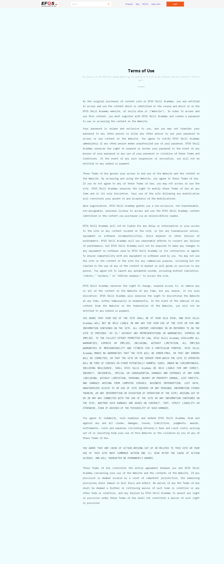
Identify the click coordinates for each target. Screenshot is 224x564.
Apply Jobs (155, 4)
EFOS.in (145, 4)
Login (175, 4)
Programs (129, 4)
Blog (137, 4)
